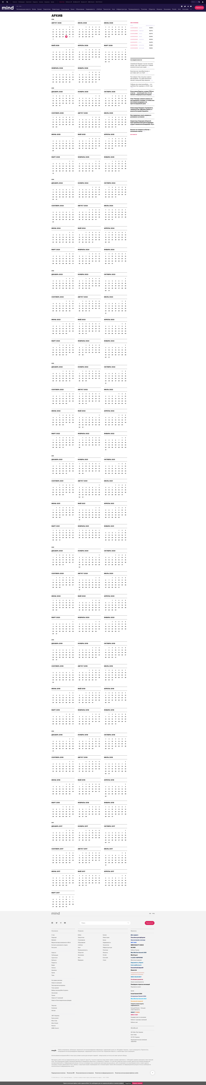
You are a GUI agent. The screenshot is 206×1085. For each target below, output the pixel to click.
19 (59, 34)
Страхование (65, 9)
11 (56, 31)
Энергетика (47, 9)
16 (73, 31)
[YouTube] (191, 6)
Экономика (167, 9)
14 (66, 31)
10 (53, 31)
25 (56, 36)
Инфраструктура (122, 9)
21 (66, 34)
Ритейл (174, 9)
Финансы (159, 9)
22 (69, 34)
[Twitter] (185, 6)
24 (53, 36)
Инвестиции (56, 9)
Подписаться (199, 7)
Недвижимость (90, 9)
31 (92, 36)
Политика (144, 9)
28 (66, 36)
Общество (152, 9)
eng (20, 6)
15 (69, 31)
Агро (113, 9)
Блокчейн (185, 9)
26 (59, 36)
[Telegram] (188, 6)
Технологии (106, 9)
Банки (72, 9)
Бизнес (39, 9)
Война (34, 9)
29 (86, 36)
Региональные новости (23, 9)
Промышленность (134, 9)
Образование (80, 9)
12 (59, 31)
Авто (179, 9)
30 (89, 36)
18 (56, 34)
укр (17, 6)
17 (53, 34)
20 (63, 34)
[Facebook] (182, 6)
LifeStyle (99, 9)
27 (63, 36)
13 (63, 31)
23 (73, 34)
